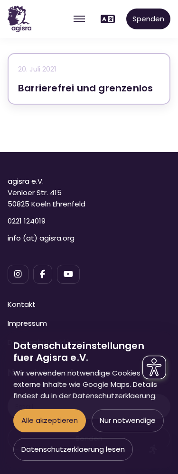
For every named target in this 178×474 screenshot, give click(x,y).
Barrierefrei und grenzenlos (85, 88)
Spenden (148, 19)
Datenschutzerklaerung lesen (73, 449)
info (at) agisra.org (41, 238)
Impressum (27, 323)
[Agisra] (19, 19)
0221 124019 (27, 221)
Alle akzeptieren (49, 420)
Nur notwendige (128, 420)
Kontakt (22, 304)
